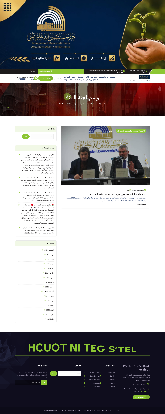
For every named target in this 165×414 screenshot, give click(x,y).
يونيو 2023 (50, 301)
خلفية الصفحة (79, 80)
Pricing (113, 380)
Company (112, 372)
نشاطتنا (80, 77)
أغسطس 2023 (49, 291)
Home (71, 80)
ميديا (73, 77)
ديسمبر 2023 (49, 282)
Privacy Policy (94, 380)
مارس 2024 (49, 273)
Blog (65, 80)
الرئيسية (112, 77)
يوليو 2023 (50, 296)
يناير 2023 (50, 319)
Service (113, 376)
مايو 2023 (50, 305)
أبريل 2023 (50, 310)
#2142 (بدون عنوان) (92, 80)
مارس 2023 (49, 314)
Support (113, 383)
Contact (96, 387)
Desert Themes (83, 410)
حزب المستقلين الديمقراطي (99, 77)
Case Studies (95, 376)
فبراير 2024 (50, 278)
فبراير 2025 (50, 264)
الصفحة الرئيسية (99, 104)
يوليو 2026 (50, 255)
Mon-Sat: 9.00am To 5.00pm (40, 71)
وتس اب (47, 78)
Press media (95, 383)
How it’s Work (95, 372)
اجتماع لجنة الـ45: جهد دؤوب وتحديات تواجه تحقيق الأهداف (76, 104)
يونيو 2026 (50, 259)
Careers (113, 387)
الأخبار (87, 77)
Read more (142, 204)
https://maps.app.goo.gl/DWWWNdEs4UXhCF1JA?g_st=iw (105, 71)
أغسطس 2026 (49, 250)
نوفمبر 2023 (49, 287)
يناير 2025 (50, 268)
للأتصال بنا (67, 77)
